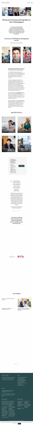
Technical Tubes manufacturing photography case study (7, 309)
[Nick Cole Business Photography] (6, 2)
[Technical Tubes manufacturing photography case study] (8, 302)
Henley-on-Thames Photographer (4, 409)
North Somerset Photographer (26, 402)
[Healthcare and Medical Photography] (8, 125)
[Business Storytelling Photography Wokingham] (6, 55)
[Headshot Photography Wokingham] (16, 55)
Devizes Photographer (11, 406)
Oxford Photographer (11, 411)
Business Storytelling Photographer (22, 377)
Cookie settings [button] (15, 423)
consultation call (19, 92)
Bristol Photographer (11, 403)
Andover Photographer (11, 401)
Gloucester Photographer (12, 407)
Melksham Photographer (12, 410)
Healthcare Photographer (21, 381)
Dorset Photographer (27, 401)
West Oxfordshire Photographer (26, 406)
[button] (32, 2)
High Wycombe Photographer (10, 409)
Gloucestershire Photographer (20, 402)
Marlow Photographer (4, 410)
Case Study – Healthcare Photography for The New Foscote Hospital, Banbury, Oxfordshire (24, 309)
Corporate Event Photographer (21, 379)
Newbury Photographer (5, 411)
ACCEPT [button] (19, 423)
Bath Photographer (11, 402)
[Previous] (11, 195)
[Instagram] (27, 2)
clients (21, 100)
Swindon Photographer (5, 413)
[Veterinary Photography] (24, 125)
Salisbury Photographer (12, 412)
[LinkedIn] (29, 2)
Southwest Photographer (27, 405)
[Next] (21, 195)
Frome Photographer (4, 407)
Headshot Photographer (21, 378)
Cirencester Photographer (5, 406)
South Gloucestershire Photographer (20, 405)
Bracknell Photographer (5, 403)
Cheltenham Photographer (5, 404)
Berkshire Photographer (21, 401)
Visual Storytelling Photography (22, 380)
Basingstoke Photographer (5, 402)
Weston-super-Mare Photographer (4, 415)
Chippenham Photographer (10, 405)
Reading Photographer (5, 412)
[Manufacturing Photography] (24, 144)
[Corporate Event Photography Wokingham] (27, 55)
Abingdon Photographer (5, 401)
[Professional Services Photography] (8, 144)
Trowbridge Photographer (12, 413)
